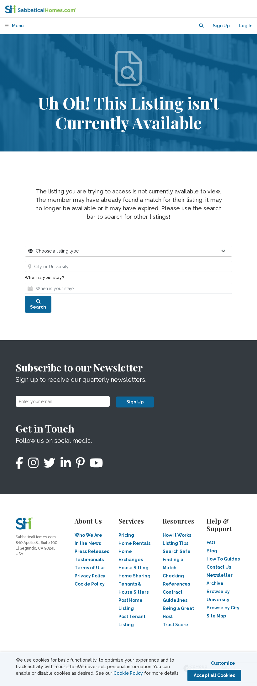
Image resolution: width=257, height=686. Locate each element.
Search (38, 307)
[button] (201, 26)
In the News (88, 543)
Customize (223, 663)
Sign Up (135, 401)
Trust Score (175, 624)
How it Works (177, 535)
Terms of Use (90, 567)
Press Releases (92, 551)
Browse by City (223, 607)
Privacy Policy (90, 575)
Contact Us (219, 567)
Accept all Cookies (214, 675)
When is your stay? (44, 277)
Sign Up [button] (221, 25)
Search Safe (177, 551)
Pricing (126, 535)
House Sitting (133, 567)
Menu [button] (17, 25)
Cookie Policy (128, 673)
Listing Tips (175, 543)
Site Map (216, 615)
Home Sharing (134, 575)
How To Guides (223, 558)
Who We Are (88, 535)
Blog (212, 550)
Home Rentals (134, 543)
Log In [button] (245, 25)
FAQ (211, 542)
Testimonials (89, 559)
